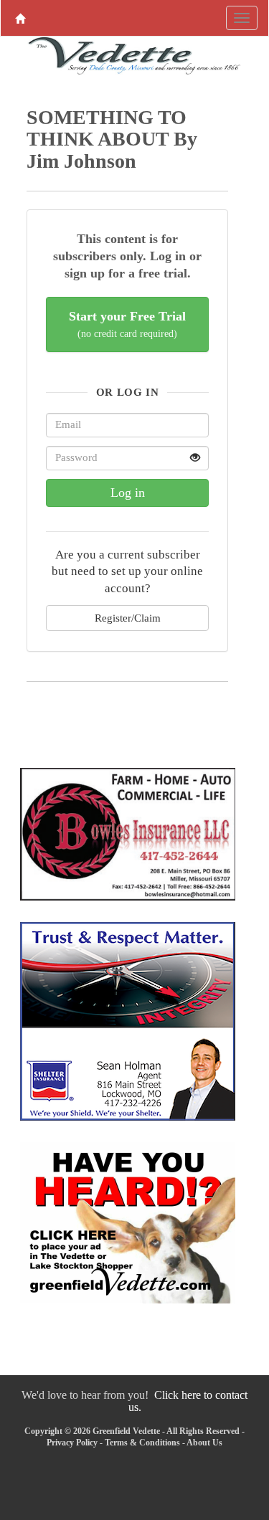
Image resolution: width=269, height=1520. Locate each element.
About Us (204, 1443)
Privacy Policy (72, 1443)
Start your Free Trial (127, 324)
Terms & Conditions (142, 1443)
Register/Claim (128, 618)
